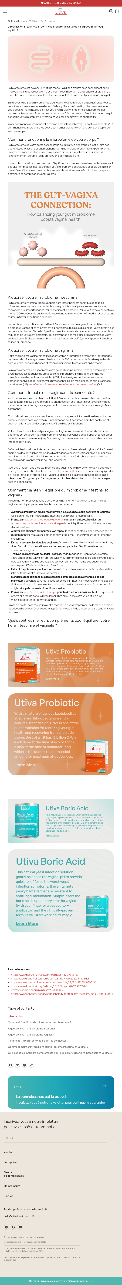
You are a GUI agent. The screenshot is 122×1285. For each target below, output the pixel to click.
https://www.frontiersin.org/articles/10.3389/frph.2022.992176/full (49, 986)
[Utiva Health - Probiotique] (61, 665)
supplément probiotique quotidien (43, 519)
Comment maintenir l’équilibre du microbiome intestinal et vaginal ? (48, 1046)
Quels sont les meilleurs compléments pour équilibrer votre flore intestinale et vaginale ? (61, 1052)
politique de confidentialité (35, 1242)
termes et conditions (12, 1242)
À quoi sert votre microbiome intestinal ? (32, 1028)
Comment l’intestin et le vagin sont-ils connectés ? (38, 1040)
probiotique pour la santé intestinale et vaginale (38, 523)
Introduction (15, 1016)
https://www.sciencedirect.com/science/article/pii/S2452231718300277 (54, 982)
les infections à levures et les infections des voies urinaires (63, 384)
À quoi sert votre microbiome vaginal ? (31, 1034)
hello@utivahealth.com (17, 1216)
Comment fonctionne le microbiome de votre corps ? (39, 1022)
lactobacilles (69, 471)
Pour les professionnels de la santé (23, 1209)
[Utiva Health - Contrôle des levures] (61, 821)
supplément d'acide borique (40, 592)
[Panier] (116, 11)
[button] (105, 1086)
